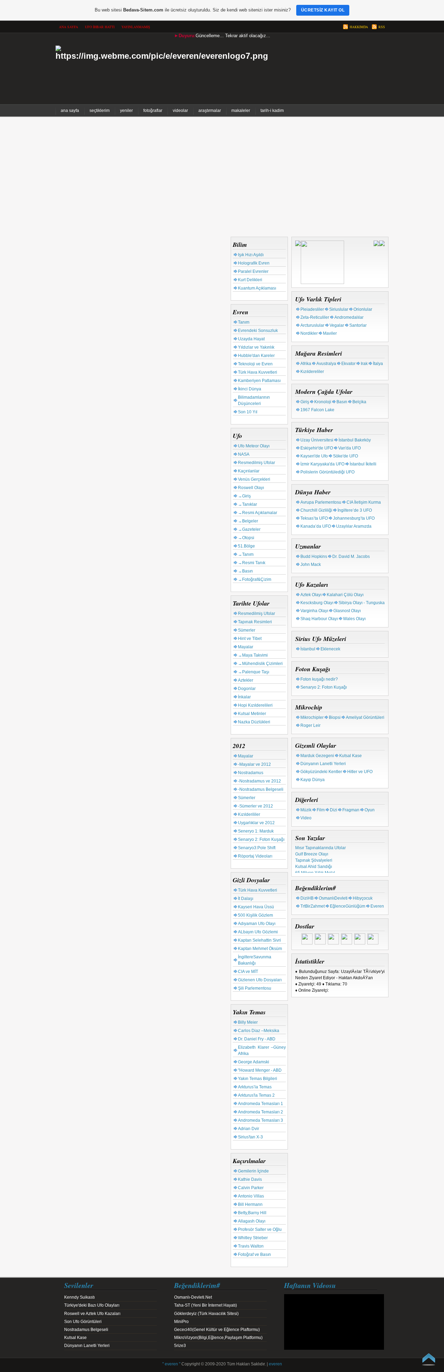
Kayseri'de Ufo (314, 456)
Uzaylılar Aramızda (354, 526)
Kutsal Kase (350, 755)
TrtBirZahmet (312, 906)
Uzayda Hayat (251, 338)
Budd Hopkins (313, 556)
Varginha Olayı (314, 610)
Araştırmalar (209, 110)
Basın (341, 401)
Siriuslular (338, 309)
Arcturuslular (312, 325)
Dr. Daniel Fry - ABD (256, 1039)
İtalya (378, 363)
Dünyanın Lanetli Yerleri (323, 763)
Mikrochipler (312, 717)
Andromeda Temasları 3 (260, 1120)
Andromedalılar (349, 317)
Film (321, 809)
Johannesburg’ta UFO (354, 518)
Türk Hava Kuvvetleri (257, 372)
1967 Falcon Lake (317, 409)
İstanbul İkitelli (363, 464)
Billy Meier (248, 1022)
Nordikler (309, 333)
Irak (364, 363)
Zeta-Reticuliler (314, 317)
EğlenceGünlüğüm (347, 906)
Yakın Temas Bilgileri (257, 1078)
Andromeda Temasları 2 (260, 1112)
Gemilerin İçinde (253, 1171)
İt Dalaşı (245, 898)
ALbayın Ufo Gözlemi (258, 931)
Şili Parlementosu (254, 988)
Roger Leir (310, 725)
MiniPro (181, 1321)
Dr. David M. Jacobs (351, 556)
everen (275, 1364)
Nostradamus (250, 772)
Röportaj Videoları (255, 856)
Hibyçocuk (363, 898)
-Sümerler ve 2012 (255, 806)
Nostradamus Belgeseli (86, 1329)
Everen (377, 906)
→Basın (245, 571)
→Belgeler (248, 521)
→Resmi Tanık (251, 562)
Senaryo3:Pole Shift (256, 847)
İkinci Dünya (249, 389)
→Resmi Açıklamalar (257, 512)
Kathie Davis (250, 1179)
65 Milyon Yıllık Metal (315, 870)
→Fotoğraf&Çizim (254, 579)
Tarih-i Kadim (272, 110)
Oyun (370, 809)
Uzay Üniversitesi (316, 440)
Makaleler (240, 110)
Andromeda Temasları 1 (260, 1103)
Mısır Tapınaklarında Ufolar (320, 845)
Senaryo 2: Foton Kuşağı (261, 839)
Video (305, 817)
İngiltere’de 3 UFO (355, 510)
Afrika (305, 363)
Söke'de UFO (345, 456)
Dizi (333, 809)
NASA (243, 454)
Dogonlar (247, 688)
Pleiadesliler (312, 309)
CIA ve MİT (248, 971)
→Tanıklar (247, 504)
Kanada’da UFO (315, 526)
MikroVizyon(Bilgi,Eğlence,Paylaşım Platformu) (218, 1337)
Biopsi (335, 717)
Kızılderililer (249, 814)
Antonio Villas (251, 1196)
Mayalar (245, 646)
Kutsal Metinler (252, 713)
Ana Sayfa (70, 110)
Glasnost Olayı (347, 610)
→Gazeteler (249, 529)
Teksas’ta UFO (314, 518)
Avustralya (326, 363)
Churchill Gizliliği (316, 510)
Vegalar (337, 325)
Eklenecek (330, 649)
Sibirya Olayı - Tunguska (362, 602)
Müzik (305, 809)
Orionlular (362, 309)
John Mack (310, 564)
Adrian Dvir (248, 1128)
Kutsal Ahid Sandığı (313, 863)
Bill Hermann (250, 1204)
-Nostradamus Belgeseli (260, 789)
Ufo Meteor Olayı (254, 446)
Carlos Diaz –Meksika (258, 1030)
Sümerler (246, 630)
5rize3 (180, 1345)
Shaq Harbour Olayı (319, 618)
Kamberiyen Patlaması (259, 380)
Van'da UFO (349, 448)
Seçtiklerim (99, 110)
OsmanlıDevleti (333, 898)
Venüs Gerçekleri (254, 479)
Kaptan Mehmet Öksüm (260, 948)
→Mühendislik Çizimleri (260, 663)
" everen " (171, 1364)
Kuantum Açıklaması (257, 288)
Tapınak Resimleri (255, 621)
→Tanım (246, 554)
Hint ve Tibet (250, 638)
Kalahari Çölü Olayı (345, 594)
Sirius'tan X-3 (250, 1137)
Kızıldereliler (312, 371)
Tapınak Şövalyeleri (313, 857)
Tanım (243, 322)
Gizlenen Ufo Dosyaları (260, 979)
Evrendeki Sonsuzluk (258, 330)
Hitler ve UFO (360, 771)
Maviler (330, 333)
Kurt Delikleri (250, 279)
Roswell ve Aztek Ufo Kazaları (92, 1313)
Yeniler (126, 110)
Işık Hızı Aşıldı (251, 254)
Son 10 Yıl (247, 411)
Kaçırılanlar (248, 471)
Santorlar (358, 325)
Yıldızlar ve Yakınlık (256, 347)
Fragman (350, 809)
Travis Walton (251, 1246)
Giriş (304, 401)
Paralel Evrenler (253, 271)
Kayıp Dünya (312, 779)
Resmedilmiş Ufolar (256, 462)
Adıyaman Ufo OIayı (256, 923)
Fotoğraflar (152, 110)
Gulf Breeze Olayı (311, 851)
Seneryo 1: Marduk (256, 831)
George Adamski (253, 1062)
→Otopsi (246, 537)
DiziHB (307, 898)
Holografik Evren (254, 263)
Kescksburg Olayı (316, 602)
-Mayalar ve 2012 (254, 764)
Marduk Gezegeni (317, 755)
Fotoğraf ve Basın (254, 1254)
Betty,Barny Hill (252, 1212)
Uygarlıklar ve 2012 (256, 822)
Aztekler (245, 680)
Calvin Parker (251, 1187)
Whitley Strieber (253, 1237)
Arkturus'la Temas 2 (256, 1095)
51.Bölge (246, 546)
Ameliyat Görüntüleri (365, 717)
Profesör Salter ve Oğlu (260, 1229)
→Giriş (244, 496)
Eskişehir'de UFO (316, 448)
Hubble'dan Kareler (256, 355)
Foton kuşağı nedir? (319, 679)
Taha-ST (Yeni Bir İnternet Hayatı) (205, 1305)
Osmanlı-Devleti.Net (193, 1297)
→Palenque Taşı (253, 671)
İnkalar (244, 697)
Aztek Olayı (311, 594)
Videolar (180, 110)
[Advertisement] (222, 177)
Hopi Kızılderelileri (255, 705)
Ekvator (348, 363)
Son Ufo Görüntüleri (83, 1321)
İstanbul (307, 649)
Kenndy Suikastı (79, 1297)
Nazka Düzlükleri (254, 722)
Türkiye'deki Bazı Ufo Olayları (91, 1305)
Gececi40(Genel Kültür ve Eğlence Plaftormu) (217, 1329)
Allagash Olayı (251, 1221)
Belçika (359, 401)
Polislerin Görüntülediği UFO (327, 472)
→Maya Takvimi (253, 655)
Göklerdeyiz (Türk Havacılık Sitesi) (206, 1313)
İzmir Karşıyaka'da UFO (322, 464)
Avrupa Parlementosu (320, 502)
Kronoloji (322, 401)
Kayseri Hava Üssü (256, 906)
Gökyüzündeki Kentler (321, 771)
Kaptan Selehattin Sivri (259, 940)
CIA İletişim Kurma (364, 502)
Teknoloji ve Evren (255, 364)
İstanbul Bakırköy (355, 440)
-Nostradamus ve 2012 (259, 781)
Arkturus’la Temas (255, 1087)
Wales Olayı (354, 618)
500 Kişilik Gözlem (255, 915)
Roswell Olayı (251, 487)
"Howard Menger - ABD (260, 1070)
